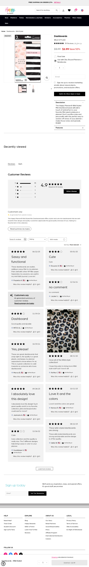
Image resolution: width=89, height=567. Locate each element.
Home (3, 31)
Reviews (27, 533)
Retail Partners (51, 523)
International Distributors (54, 536)
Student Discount (10, 526)
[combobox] (37, 239)
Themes (67, 18)
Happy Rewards (30, 523)
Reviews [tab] (11, 164)
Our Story (49, 520)
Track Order (8, 523)
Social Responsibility (52, 526)
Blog (26, 520)
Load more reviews (44, 469)
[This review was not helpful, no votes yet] (38, 284)
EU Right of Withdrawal (74, 530)
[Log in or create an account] (63, 10)
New (6, 18)
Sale (6, 23)
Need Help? (8, 520)
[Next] (50, 88)
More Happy (77, 18)
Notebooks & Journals (34, 18)
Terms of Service (72, 523)
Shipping (54, 557)
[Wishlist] (69, 10)
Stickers (48, 18)
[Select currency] (82, 10)
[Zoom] (28, 59)
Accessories (57, 18)
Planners (13, 18)
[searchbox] (15, 239)
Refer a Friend (29, 526)
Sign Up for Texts (9, 530)
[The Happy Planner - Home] (10, 10)
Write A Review (71, 191)
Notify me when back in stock (69, 94)
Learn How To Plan (31, 530)
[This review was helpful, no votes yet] (34, 284)
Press (47, 530)
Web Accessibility (72, 526)
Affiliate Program (51, 533)
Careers (48, 539)
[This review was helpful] (71, 376)
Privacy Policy (71, 520)
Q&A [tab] (20, 164)
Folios (21, 18)
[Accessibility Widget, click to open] (3, 564)
